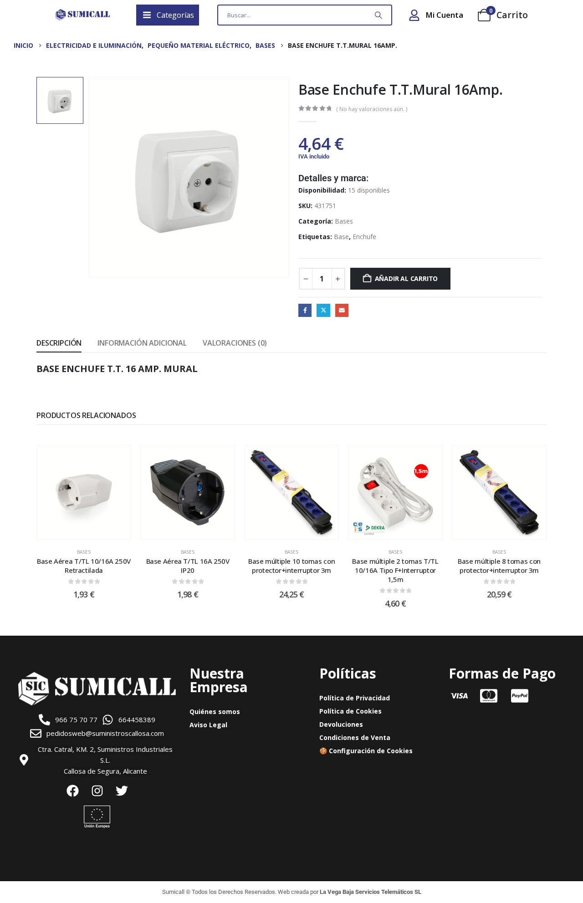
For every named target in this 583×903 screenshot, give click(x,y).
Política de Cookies (350, 711)
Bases (344, 221)
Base (341, 236)
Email (341, 310)
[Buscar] (378, 15)
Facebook (305, 310)
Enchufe (364, 236)
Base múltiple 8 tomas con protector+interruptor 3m (499, 565)
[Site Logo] (82, 15)
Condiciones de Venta (354, 737)
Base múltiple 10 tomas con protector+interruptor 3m (291, 565)
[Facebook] (72, 791)
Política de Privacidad (354, 698)
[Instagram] (97, 791)
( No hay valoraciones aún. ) (371, 109)
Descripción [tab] (59, 343)
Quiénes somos (214, 711)
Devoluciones (341, 724)
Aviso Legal (208, 724)
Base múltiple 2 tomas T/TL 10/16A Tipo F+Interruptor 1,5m (395, 570)
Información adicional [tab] (142, 343)
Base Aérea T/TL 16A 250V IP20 (188, 565)
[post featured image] (84, 492)
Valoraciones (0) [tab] (235, 343)
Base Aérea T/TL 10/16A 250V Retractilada (84, 565)
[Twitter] (121, 791)
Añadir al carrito (406, 278)
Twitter (323, 310)
